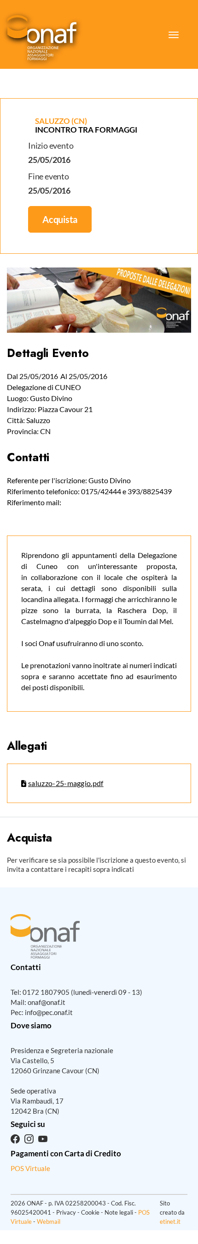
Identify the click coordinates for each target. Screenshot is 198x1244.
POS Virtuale (30, 1168)
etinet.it (170, 1221)
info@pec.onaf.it (49, 1012)
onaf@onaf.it (46, 1002)
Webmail (48, 1221)
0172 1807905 (46, 992)
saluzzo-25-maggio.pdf (66, 783)
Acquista (59, 219)
